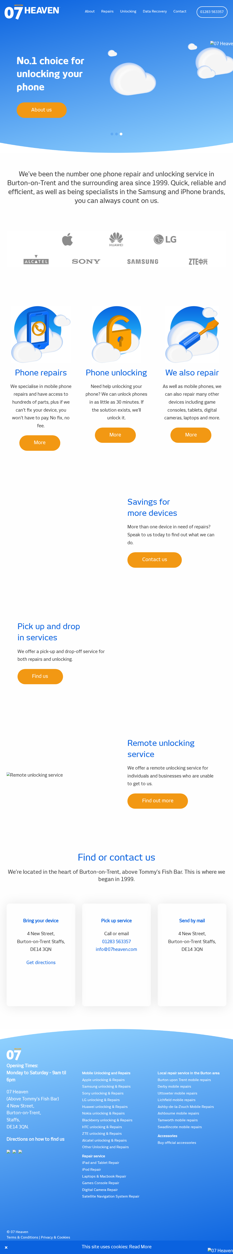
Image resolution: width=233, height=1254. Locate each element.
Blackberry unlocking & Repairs (107, 1120)
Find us (40, 676)
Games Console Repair (100, 1183)
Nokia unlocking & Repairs (103, 1113)
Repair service (93, 1156)
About (90, 11)
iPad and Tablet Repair (100, 1163)
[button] (112, 134)
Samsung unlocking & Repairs (106, 1086)
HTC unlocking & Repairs (102, 1127)
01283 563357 (212, 12)
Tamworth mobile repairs (178, 1120)
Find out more (157, 800)
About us (41, 110)
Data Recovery (155, 11)
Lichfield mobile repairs (176, 1100)
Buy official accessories (177, 1143)
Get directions (41, 963)
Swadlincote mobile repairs (180, 1127)
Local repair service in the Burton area (189, 1073)
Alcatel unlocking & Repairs (104, 1140)
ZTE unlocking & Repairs (102, 1133)
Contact (179, 11)
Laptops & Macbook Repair (104, 1176)
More (40, 442)
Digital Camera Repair (100, 1190)
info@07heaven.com (116, 949)
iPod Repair (91, 1169)
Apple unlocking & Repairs (103, 1080)
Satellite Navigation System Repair (110, 1196)
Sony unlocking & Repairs (103, 1093)
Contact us (154, 559)
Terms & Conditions (22, 1237)
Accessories (167, 1136)
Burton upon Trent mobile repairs (184, 1080)
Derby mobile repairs (174, 1086)
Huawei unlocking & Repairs (105, 1107)
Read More (140, 1247)
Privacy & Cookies (55, 1237)
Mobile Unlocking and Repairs (106, 1073)
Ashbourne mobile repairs (178, 1113)
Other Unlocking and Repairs (105, 1147)
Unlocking (128, 11)
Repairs (107, 11)
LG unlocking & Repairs (101, 1100)
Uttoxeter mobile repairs (177, 1093)
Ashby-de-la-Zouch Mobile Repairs (186, 1107)
